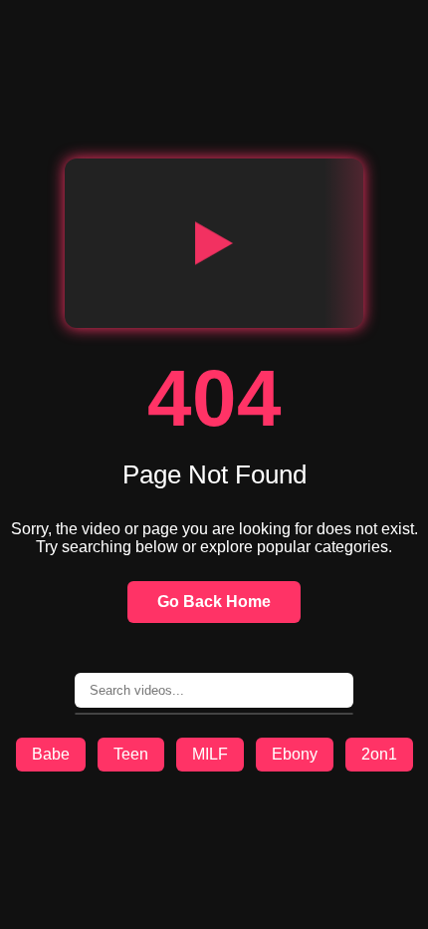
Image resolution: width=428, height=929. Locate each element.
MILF (210, 754)
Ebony (295, 754)
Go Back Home (214, 601)
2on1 (379, 754)
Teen (130, 754)
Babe (51, 754)
